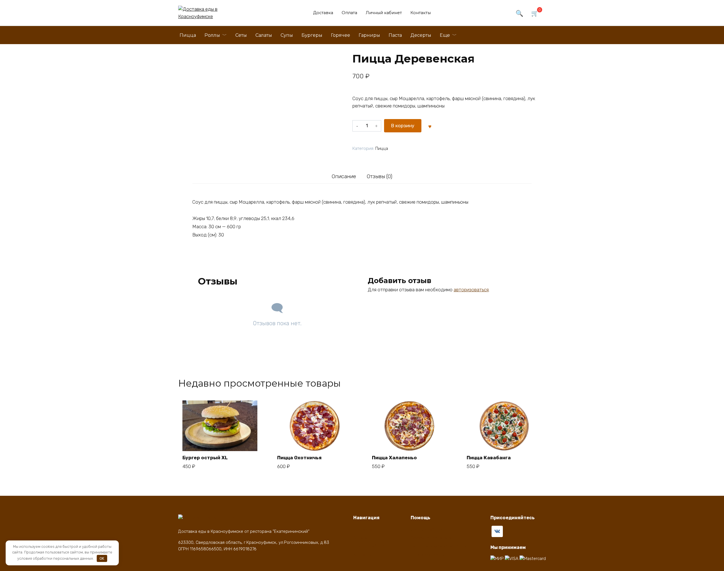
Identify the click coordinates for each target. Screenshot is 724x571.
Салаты (263, 35)
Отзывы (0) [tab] (379, 176)
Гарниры (369, 35)
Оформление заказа (431, 537)
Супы (287, 35)
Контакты (420, 12)
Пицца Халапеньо (394, 457)
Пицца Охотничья (299, 457)
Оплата (349, 12)
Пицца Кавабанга (489, 457)
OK (102, 558)
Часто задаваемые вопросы (438, 546)
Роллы (212, 35)
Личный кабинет (384, 12)
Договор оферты (428, 554)
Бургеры (311, 35)
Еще (445, 35)
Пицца (188, 35)
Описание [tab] (344, 176)
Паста (395, 35)
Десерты (420, 35)
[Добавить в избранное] (430, 126)
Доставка (323, 12)
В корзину (402, 125)
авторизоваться (471, 289)
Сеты (241, 35)
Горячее (340, 35)
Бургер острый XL (205, 457)
